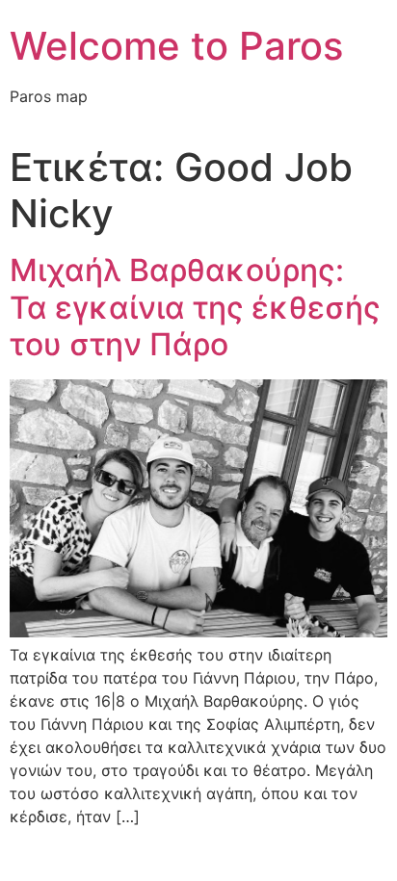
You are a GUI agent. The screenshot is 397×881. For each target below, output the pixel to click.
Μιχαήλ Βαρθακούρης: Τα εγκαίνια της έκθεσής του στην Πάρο (195, 307)
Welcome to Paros (176, 45)
